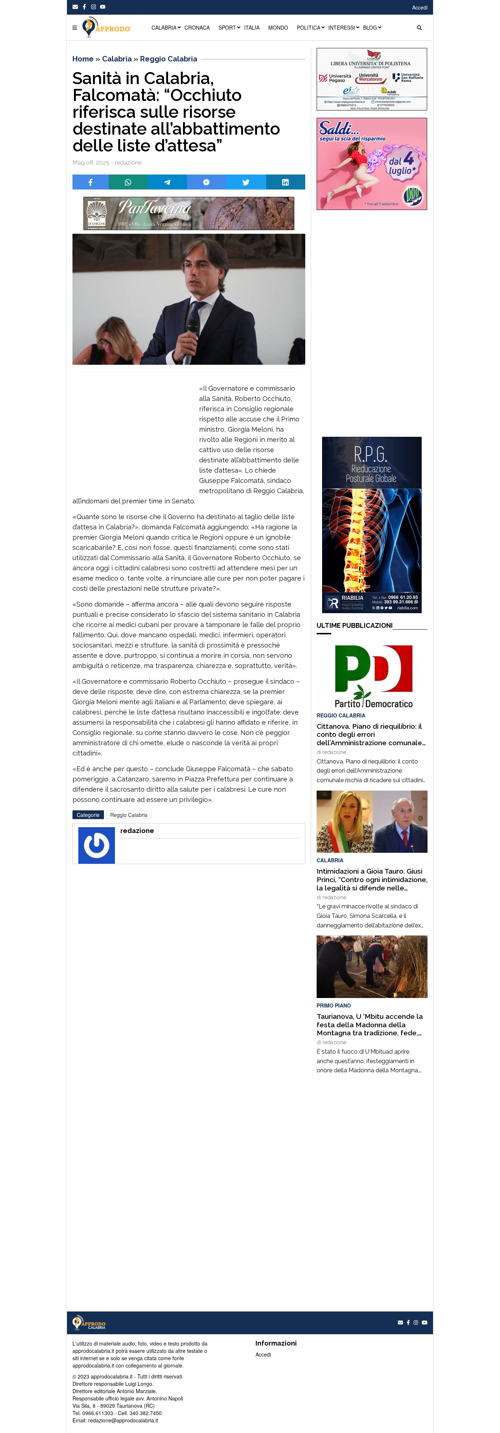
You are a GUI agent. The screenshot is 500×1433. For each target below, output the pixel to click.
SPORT (227, 27)
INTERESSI (341, 27)
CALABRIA (164, 27)
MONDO (278, 27)
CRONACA (197, 27)
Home (83, 59)
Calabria (117, 59)
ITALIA (252, 27)
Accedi (420, 7)
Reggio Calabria (168, 59)
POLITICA (308, 27)
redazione (334, 752)
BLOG (370, 27)
